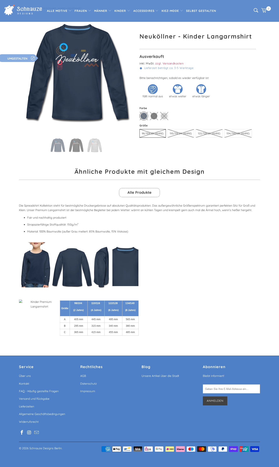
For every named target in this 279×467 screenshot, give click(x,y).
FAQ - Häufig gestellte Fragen (39, 391)
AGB (83, 376)
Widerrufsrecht (29, 422)
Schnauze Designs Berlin (45, 448)
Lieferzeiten (26, 406)
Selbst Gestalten (201, 11)
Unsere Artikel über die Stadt (160, 376)
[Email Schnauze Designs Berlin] (36, 432)
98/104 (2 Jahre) (153, 133)
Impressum (87, 391)
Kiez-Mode (171, 11)
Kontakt (24, 383)
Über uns (25, 376)
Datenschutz (88, 383)
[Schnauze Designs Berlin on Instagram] (29, 432)
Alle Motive (57, 11)
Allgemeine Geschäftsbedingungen (42, 414)
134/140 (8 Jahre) (238, 133)
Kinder (120, 11)
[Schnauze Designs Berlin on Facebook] (22, 432)
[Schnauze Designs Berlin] (23, 10)
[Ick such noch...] (256, 11)
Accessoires (144, 11)
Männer (101, 11)
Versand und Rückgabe (34, 399)
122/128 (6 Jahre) (209, 133)
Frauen (81, 11)
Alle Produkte (139, 192)
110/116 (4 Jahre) (181, 133)
